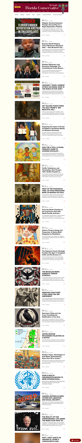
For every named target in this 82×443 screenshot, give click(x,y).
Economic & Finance (47, 14)
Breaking (22, 14)
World (33, 14)
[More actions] (65, 20)
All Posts (16, 14)
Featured (38, 14)
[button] (17, 7)
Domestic (28, 14)
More (54, 14)
